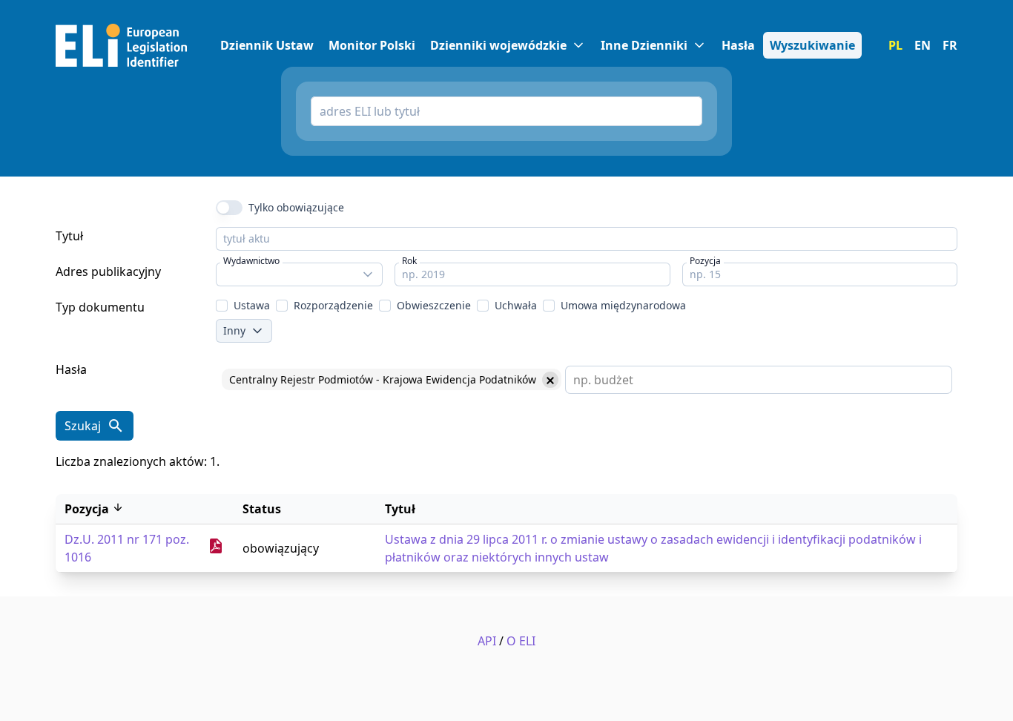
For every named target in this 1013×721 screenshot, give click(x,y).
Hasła (71, 369)
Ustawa (252, 305)
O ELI (520, 641)
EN (922, 45)
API (487, 641)
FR (950, 45)
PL (895, 45)
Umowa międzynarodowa (623, 305)
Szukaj (83, 426)
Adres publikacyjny (108, 271)
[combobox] (299, 274)
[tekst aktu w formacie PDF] (216, 550)
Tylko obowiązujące (296, 207)
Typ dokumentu (100, 307)
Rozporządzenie (333, 305)
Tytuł (69, 236)
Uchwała (516, 305)
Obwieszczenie (434, 305)
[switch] (229, 207)
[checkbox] (222, 306)
